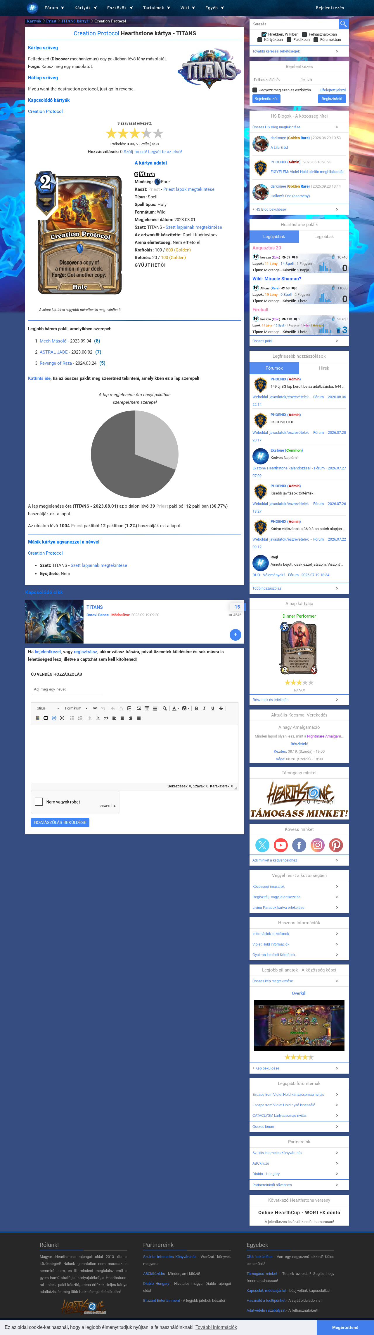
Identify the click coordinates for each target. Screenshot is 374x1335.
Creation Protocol (45, 111)
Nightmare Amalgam (324, 736)
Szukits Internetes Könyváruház (277, 1153)
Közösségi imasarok (268, 887)
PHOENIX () (286, 162)
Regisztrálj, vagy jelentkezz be (276, 897)
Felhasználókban (323, 34)
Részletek (299, 744)
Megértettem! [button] (345, 1327)
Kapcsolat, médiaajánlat (266, 1290)
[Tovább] (235, 635)
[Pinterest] (336, 845)
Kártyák (34, 21)
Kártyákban (273, 39)
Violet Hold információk (270, 944)
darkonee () (290, 138)
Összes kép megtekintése (272, 981)
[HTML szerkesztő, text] (134, 753)
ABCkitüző (260, 1163)
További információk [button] (216, 1327)
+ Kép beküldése (265, 1068)
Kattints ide (39, 378)
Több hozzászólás (266, 588)
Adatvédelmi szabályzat (266, 1310)
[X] (262, 845)
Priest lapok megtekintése (188, 189)
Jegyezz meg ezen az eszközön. (285, 90)
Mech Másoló (53, 341)
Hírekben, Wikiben (283, 34)
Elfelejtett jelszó (333, 90)
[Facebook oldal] (299, 845)
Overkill (299, 993)
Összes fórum (263, 1127)
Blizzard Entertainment (161, 1300)
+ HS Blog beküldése (269, 209)
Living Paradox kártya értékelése (278, 908)
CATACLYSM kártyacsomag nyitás (279, 1116)
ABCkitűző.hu (154, 1273)
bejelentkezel (48, 651)
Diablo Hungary (156, 1283)
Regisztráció (332, 99)
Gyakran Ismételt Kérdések (273, 955)
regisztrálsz (85, 651)
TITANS (94, 607)
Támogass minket (262, 1273)
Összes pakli (262, 341)
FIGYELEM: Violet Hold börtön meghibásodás (307, 172)
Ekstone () (287, 450)
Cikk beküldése (260, 1256)
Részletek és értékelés (270, 700)
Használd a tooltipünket (266, 1300)
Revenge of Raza (56, 363)
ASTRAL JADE (54, 352)
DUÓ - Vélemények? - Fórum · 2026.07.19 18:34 (290, 575)
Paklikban (301, 39)
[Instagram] (318, 845)
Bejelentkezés (330, 8)
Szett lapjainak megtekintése (194, 227)
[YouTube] (281, 845)
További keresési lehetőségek (276, 51)
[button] (48, 708)
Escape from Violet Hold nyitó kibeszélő (283, 1105)
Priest (51, 21)
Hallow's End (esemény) (290, 196)
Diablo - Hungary (266, 1174)
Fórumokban (330, 39)
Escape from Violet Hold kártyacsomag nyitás (288, 1095)
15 (237, 607)
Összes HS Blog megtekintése (276, 127)
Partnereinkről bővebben (272, 1185)
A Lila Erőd (279, 147)
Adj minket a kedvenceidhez (274, 860)
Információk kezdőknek (270, 934)
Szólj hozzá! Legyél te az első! (153, 151)
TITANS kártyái (75, 21)
